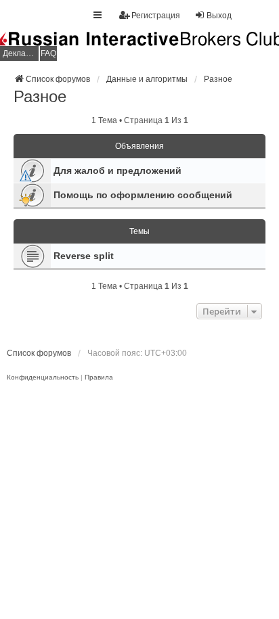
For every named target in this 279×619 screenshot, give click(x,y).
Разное (40, 96)
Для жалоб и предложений (117, 170)
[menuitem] (43, 377)
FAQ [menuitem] (48, 53)
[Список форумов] (139, 46)
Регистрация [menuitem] (155, 15)
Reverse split (83, 255)
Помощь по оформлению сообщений (142, 194)
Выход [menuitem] (219, 15)
